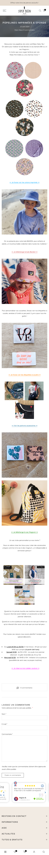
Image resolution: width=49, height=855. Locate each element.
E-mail (4, 724)
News (21, 30)
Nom (4, 714)
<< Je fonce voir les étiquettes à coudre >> (25, 375)
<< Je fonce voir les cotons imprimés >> (24, 182)
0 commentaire (29, 30)
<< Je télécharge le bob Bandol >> (24, 252)
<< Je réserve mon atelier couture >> (25, 668)
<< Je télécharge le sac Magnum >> (24, 532)
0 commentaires (26, 688)
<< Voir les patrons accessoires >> (24, 426)
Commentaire (7, 734)
